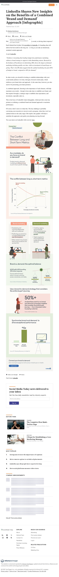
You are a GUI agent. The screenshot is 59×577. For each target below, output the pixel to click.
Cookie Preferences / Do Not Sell (37, 571)
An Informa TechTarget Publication (29, 1)
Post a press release (16, 518)
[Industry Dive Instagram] (2, 537)
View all (8, 518)
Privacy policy (4, 571)
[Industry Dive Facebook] (7, 535)
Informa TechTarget (27, 564)
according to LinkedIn (30, 45)
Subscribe (51, 4)
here (33, 120)
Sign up (14, 403)
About (18, 532)
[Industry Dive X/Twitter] (11, 535)
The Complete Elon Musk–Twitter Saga (37, 423)
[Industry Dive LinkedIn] (2, 535)
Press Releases (20, 548)
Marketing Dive (35, 550)
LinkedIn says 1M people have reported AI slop (26, 464)
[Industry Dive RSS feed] (11, 537)
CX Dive (33, 547)
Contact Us (19, 538)
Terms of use (12, 571)
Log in (32, 540)
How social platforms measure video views (24, 468)
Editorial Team (20, 535)
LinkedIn (13, 54)
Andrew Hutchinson (13, 31)
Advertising (34, 532)
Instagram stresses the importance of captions (26, 455)
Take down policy (22, 571)
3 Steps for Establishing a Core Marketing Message (39, 438)
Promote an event (36, 538)
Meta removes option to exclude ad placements (26, 459)
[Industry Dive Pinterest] (7, 537)
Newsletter (19, 540)
